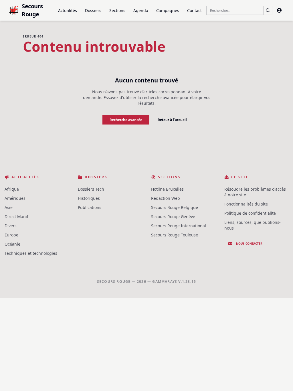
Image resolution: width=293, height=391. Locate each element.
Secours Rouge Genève (173, 216)
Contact (194, 10)
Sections (117, 10)
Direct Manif (16, 216)
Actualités (67, 10)
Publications (89, 207)
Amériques (15, 198)
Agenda (140, 10)
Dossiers (93, 10)
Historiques (89, 198)
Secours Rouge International (178, 225)
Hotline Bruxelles (167, 189)
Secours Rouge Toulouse (174, 235)
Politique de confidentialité (250, 213)
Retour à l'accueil (172, 119)
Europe (11, 235)
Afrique (12, 189)
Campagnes (167, 10)
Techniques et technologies (31, 253)
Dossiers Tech (91, 189)
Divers (11, 225)
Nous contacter (249, 244)
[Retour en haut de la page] (280, 378)
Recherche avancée (126, 119)
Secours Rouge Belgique (174, 207)
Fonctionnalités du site (246, 204)
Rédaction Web (165, 198)
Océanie (12, 244)
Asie (9, 207)
